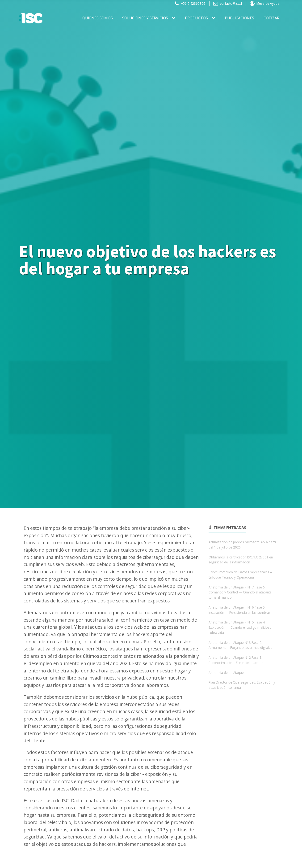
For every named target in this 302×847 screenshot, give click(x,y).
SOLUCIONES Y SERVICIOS (145, 18)
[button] (190, 3)
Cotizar (271, 18)
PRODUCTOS (196, 18)
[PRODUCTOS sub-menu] (214, 18)
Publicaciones (239, 18)
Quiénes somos (97, 18)
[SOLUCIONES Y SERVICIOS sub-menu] (174, 18)
